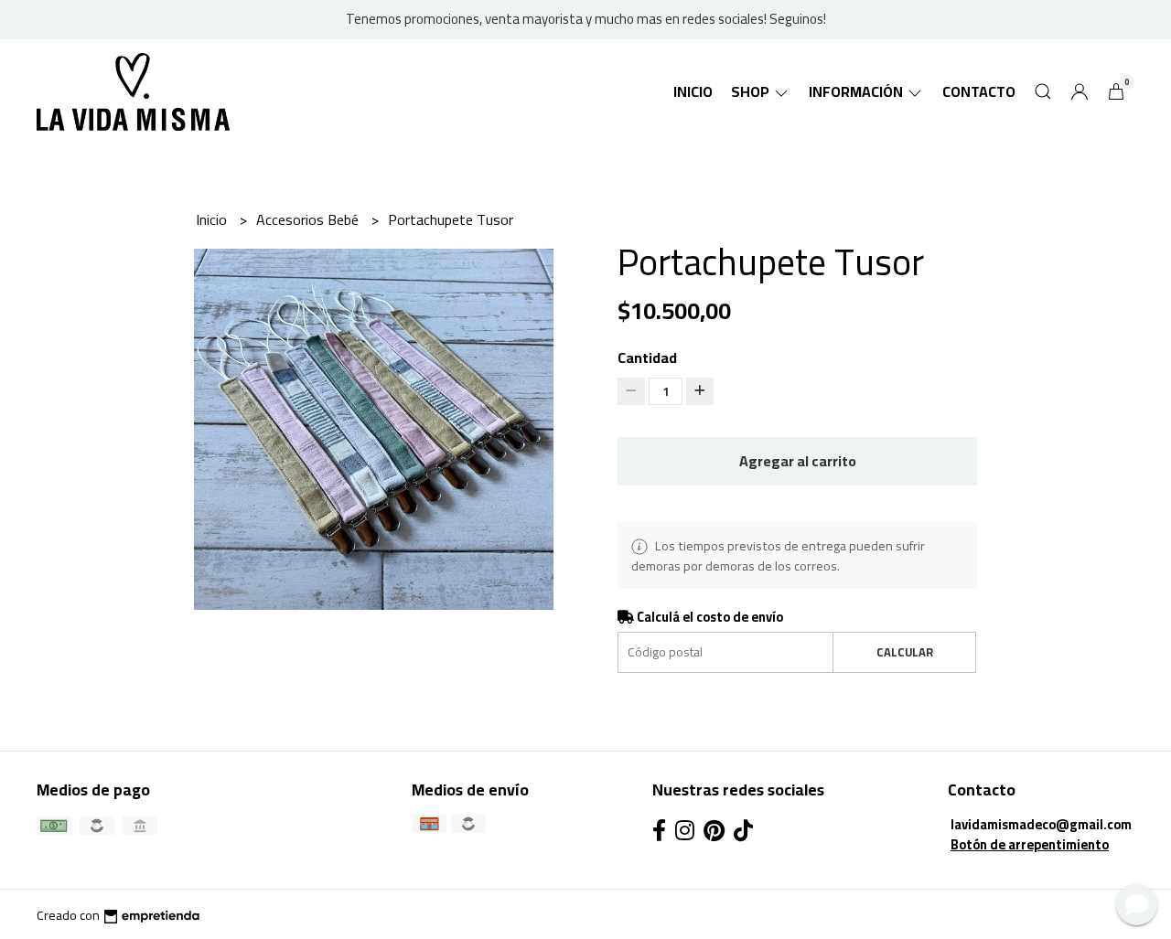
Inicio (693, 91)
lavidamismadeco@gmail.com (1041, 824)
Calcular (904, 652)
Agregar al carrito (797, 461)
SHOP (751, 91)
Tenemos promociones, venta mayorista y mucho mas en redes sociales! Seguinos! (586, 18)
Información (857, 91)
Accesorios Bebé (309, 219)
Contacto (978, 91)
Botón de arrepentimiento (1030, 844)
